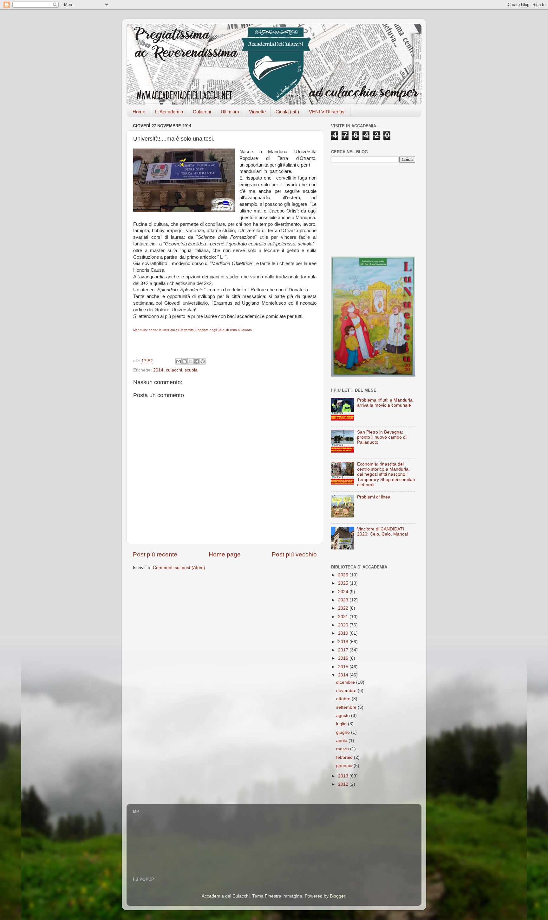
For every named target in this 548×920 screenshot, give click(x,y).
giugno (343, 732)
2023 (343, 600)
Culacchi (202, 111)
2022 (343, 608)
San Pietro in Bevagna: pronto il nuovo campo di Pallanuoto (382, 437)
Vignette (257, 111)
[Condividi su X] (190, 361)
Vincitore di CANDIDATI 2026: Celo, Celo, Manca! (382, 531)
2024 (343, 591)
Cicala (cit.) (287, 111)
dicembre (346, 682)
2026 (343, 575)
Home (139, 111)
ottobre (344, 698)
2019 (343, 633)
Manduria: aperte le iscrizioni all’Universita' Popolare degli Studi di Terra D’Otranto (192, 330)
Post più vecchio (294, 554)
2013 (343, 776)
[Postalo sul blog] (184, 361)
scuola (191, 370)
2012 (343, 784)
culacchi (174, 370)
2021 (343, 616)
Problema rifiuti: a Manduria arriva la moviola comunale (385, 403)
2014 (158, 370)
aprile (342, 740)
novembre (347, 690)
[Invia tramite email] (178, 361)
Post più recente (155, 554)
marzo (343, 748)
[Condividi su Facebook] (196, 361)
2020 (343, 625)
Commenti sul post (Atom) (179, 567)
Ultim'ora (230, 111)
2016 (343, 658)
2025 (343, 583)
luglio (342, 723)
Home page (225, 554)
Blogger (337, 896)
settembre (347, 707)
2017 (343, 650)
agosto (343, 715)
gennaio (345, 765)
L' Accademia (169, 111)
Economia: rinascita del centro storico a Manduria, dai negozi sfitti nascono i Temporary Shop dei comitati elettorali (386, 474)
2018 (343, 641)
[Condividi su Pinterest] (202, 361)
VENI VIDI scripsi (327, 111)
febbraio (345, 757)
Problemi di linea (373, 497)
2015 (343, 666)
